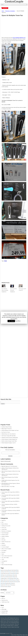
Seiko (19, 581)
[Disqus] (14, 344)
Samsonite (12, 581)
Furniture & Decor (5, 534)
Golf (7, 575)
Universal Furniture (4, 586)
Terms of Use (13, 634)
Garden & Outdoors (5, 536)
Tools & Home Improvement (7, 555)
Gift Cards (3, 539)
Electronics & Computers (10, 10)
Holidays (3, 543)
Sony (4, 583)
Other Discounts (7, 580)
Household (4, 545)
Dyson (5, 260)
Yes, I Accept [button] (11, 321)
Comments (5, 611)
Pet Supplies (4, 550)
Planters (17, 580)
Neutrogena (12, 578)
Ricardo (8, 581)
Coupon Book (4, 529)
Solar (2, 583)
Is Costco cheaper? (5, 546)
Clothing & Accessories (6, 525)
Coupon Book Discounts (5, 573)
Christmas (14, 571)
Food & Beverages (5, 532)
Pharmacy (3, 552)
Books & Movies (5, 524)
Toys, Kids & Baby (5, 557)
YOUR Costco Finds (5, 602)
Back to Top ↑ (25, 634)
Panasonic (14, 580)
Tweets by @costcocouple (6, 461)
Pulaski (4, 581)
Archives (2, 592)
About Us (3, 598)
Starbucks (13, 583)
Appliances (4, 520)
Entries (4, 609)
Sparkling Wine (8, 583)
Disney (14, 573)
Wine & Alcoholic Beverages (7, 564)
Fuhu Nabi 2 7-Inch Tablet (9, 486)
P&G (11, 580)
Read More (18, 321)
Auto (2, 522)
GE (1, 575)
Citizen (17, 571)
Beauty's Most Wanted (12, 570)
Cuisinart (11, 573)
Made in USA (6, 578)
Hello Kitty (15, 575)
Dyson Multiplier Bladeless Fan (19, 37)
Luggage (2, 578)
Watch (3, 562)
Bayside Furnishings (4, 570)
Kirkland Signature (9, 576)
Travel (3, 559)
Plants (2, 581)
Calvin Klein (7, 571)
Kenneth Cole (3, 576)
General (3, 538)
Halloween (11, 575)
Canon (10, 571)
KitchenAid (15, 576)
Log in (3, 607)
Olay (17, 578)
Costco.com (4, 527)
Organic (2, 580)
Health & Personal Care (6, 541)
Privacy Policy (19, 634)
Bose (18, 570)
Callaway (2, 571)
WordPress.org (4, 612)
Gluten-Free (4, 575)
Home (3, 10)
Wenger (9, 586)
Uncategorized (4, 561)
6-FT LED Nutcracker (13, 466)
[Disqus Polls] (14, 309)
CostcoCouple (2, 633)
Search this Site (5, 600)
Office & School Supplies (6, 548)
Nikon (15, 578)
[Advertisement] (13, 27)
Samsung (15, 581)
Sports (3, 554)
